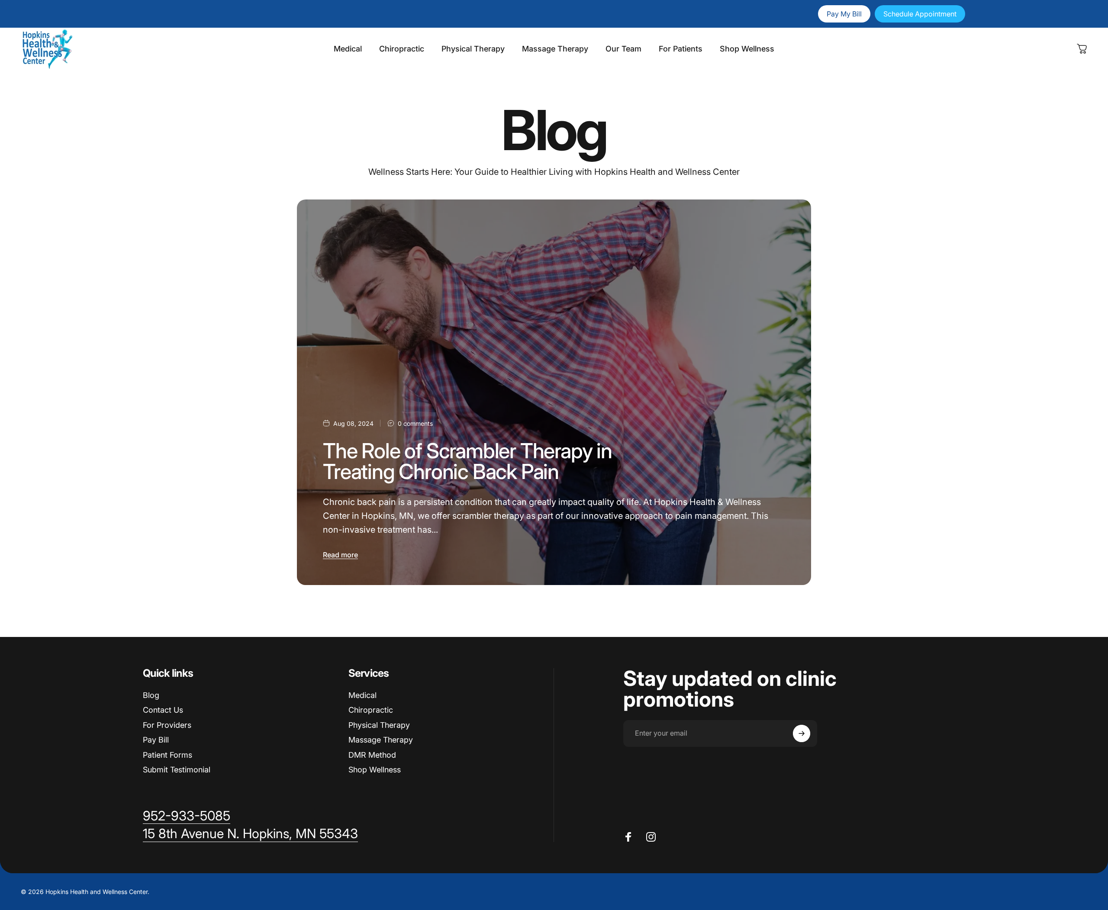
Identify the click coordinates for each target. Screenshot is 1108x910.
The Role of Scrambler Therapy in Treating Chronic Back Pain (467, 461)
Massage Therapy (380, 739)
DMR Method (372, 754)
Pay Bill (156, 739)
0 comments (415, 423)
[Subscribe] (801, 733)
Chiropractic (370, 709)
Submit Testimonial (176, 769)
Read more (340, 554)
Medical (362, 695)
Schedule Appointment (920, 14)
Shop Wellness (374, 769)
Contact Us (163, 709)
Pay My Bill (844, 14)
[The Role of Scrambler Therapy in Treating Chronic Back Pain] (554, 392)
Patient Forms (167, 754)
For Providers (167, 725)
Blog (151, 695)
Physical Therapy (379, 725)
